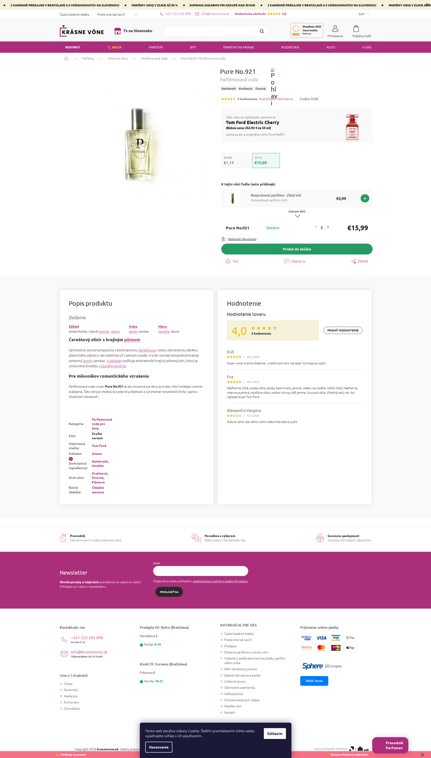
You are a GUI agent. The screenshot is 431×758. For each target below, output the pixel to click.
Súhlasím (275, 733)
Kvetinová (99, 473)
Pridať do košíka (297, 249)
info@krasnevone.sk (89, 653)
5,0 (260, 14)
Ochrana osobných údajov (242, 700)
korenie (104, 331)
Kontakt (229, 712)
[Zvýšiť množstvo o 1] (328, 227)
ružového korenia (112, 365)
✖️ (422, 754)
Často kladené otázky (74, 14)
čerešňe (163, 331)
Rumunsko (71, 702)
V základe (114, 360)
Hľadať (261, 31)
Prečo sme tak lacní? (111, 14)
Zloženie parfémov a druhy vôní (246, 652)
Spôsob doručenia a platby (242, 675)
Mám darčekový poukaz (240, 669)
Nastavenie (159, 747)
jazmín (133, 331)
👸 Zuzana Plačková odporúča (347, 754)
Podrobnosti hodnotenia (276, 99)
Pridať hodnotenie (343, 330)
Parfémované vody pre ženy (102, 423)
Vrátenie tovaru (235, 681)
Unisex (97, 453)
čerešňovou (147, 350)
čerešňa (98, 465)
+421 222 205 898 (87, 639)
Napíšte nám (233, 706)
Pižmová (98, 482)
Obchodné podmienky (239, 687)
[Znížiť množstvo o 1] (315, 226)
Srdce (133, 326)
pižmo (115, 331)
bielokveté (100, 461)
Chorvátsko (72, 708)
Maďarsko (71, 696)
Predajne (230, 646)
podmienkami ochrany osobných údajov (220, 581)
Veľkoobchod (233, 693)
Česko (68, 683)
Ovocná (97, 477)
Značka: (309, 98)
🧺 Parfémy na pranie (71, 754)
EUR (362, 14)
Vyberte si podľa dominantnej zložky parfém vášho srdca (254, 660)
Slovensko (71, 690)
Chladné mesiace (98, 489)
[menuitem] (70, 47)
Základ (74, 326)
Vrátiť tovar (314, 681)
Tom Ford (99, 446)
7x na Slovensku (137, 30)
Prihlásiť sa (169, 592)
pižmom (132, 339)
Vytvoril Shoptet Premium (331, 749)
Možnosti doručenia (242, 239)
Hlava (162, 326)
